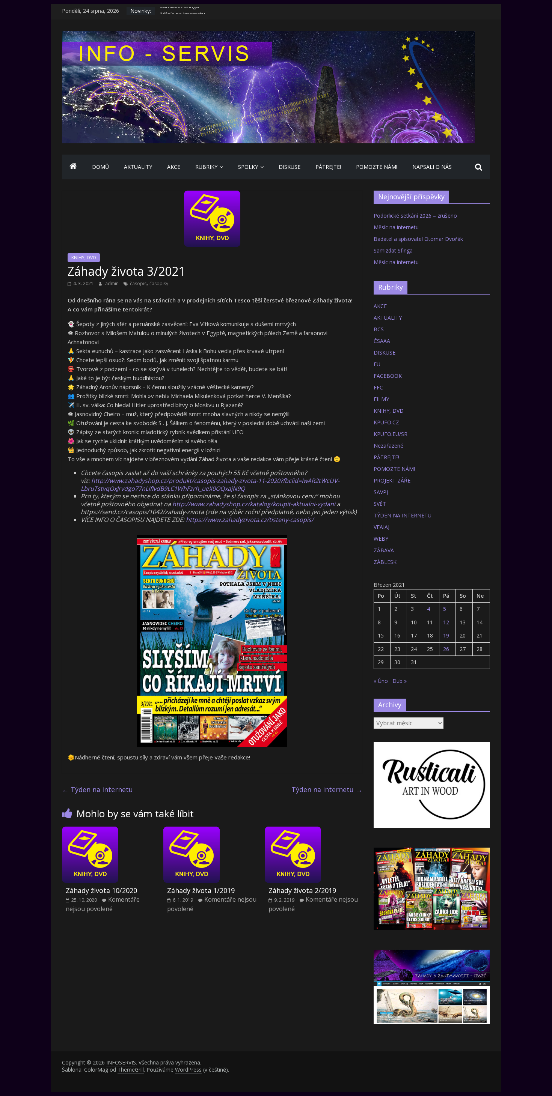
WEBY (381, 538)
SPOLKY (248, 166)
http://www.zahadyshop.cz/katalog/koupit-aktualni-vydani (253, 504)
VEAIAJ (381, 527)
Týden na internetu (97, 789)
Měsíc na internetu (396, 227)
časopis (138, 283)
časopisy (158, 283)
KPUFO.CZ (386, 422)
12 (446, 622)
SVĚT (380, 503)
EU (377, 364)
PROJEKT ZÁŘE (392, 480)
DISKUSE (289, 166)
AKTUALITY (138, 166)
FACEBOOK (388, 375)
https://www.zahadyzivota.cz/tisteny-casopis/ (250, 520)
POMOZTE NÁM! (376, 166)
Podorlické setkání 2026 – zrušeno (415, 215)
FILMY (381, 399)
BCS (379, 329)
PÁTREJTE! (328, 166)
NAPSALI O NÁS (432, 166)
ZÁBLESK (385, 561)
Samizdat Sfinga (179, 10)
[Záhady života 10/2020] (90, 831)
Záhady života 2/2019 (302, 890)
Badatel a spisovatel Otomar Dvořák (418, 238)
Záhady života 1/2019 (201, 890)
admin (112, 283)
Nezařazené (388, 445)
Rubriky (206, 166)
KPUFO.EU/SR (390, 433)
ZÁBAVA (384, 550)
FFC (378, 387)
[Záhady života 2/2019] (293, 831)
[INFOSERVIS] (73, 167)
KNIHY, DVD (83, 257)
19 (446, 635)
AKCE (173, 166)
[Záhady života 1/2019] (191, 831)
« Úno (381, 680)
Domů (100, 166)
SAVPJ (381, 492)
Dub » (399, 680)
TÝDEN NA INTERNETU (402, 515)
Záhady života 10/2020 (101, 890)
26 (446, 648)
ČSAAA (382, 340)
